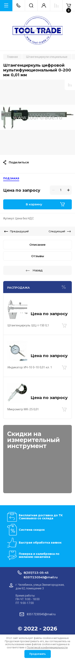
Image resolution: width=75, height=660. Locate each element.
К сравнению (70, 85)
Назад (38, 270)
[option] (37, 117)
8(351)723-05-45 (36, 572)
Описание (37, 244)
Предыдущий (19, 231)
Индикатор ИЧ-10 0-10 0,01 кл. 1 (29, 367)
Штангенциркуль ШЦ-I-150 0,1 (28, 325)
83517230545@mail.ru (41, 577)
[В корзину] (64, 325)
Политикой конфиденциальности (47, 647)
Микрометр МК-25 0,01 (23, 409)
